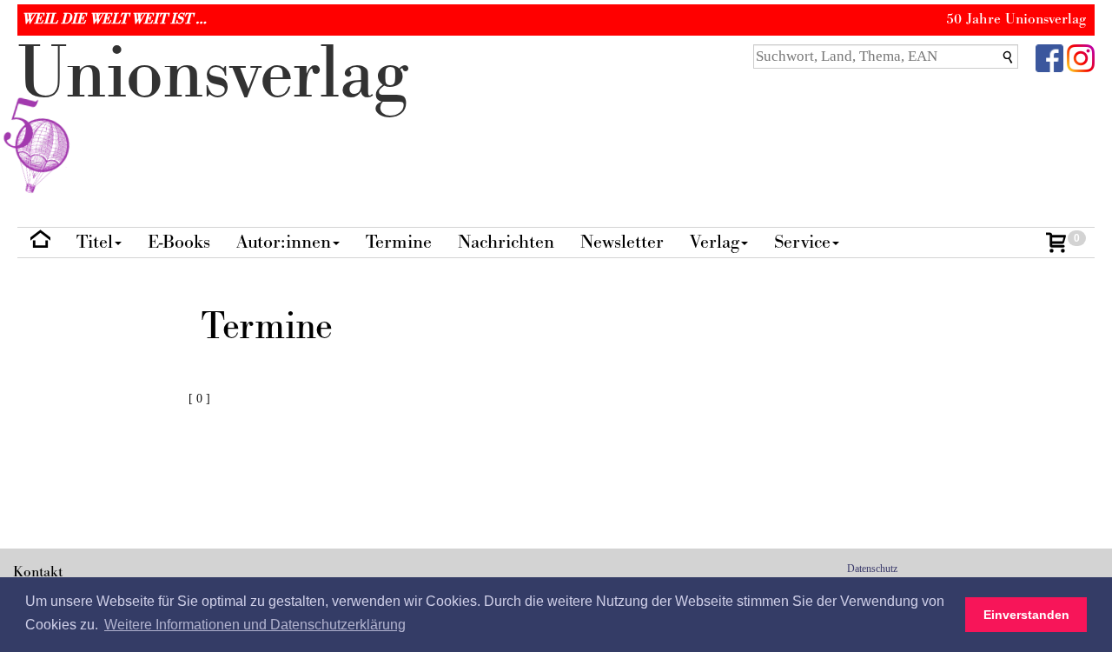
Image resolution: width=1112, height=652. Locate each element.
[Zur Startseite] (40, 243)
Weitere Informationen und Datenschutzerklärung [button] (255, 624)
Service (802, 242)
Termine (399, 242)
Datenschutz (872, 568)
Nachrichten (506, 242)
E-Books (179, 242)
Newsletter (622, 242)
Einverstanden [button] (1026, 615)
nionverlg (212, 74)
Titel (94, 242)
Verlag (714, 242)
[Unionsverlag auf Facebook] (1049, 56)
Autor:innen (283, 242)
